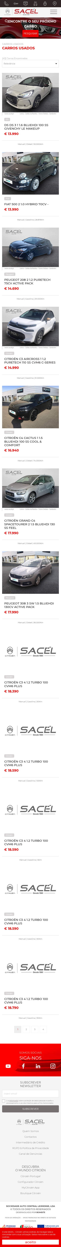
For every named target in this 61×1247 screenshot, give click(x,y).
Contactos (30, 1136)
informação (13, 1101)
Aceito (30, 1242)
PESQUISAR (30, 33)
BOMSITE (40, 1212)
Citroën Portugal (30, 1176)
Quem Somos (30, 1131)
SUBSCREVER (30, 1109)
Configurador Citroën (30, 1181)
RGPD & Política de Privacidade (30, 1148)
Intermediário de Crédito (30, 1142)
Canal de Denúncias (30, 1153)
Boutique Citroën (30, 1193)
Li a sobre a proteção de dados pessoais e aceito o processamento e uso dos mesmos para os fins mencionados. (29, 1102)
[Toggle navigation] (53, 12)
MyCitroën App (30, 1187)
